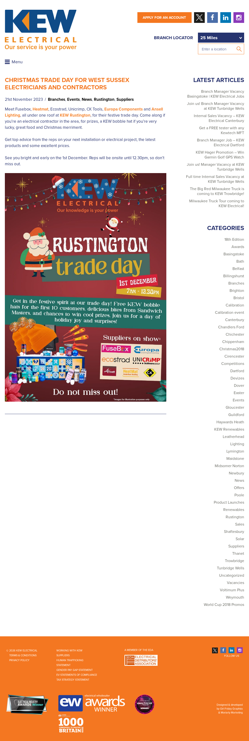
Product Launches (229, 502)
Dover (239, 385)
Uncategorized (231, 575)
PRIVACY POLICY (19, 660)
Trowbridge (234, 560)
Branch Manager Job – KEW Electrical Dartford (220, 143)
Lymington (235, 451)
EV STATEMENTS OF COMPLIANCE (76, 674)
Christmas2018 (231, 349)
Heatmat (40, 109)
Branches (56, 99)
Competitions (232, 363)
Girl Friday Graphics (231, 708)
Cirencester (234, 356)
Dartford (237, 371)
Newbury (236, 473)
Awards (237, 246)
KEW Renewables (229, 429)
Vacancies (235, 582)
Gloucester (235, 407)
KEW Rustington (75, 115)
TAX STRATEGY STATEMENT (72, 679)
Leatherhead (233, 436)
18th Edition (234, 239)
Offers (239, 487)
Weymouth (235, 597)
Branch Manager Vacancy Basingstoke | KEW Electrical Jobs (215, 94)
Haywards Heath (230, 422)
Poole (239, 495)
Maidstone (235, 458)
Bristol (238, 298)
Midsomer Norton (229, 465)
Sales (239, 524)
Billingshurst (233, 276)
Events (73, 99)
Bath (240, 261)
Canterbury (234, 319)
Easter (239, 392)
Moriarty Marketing (232, 712)
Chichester (235, 334)
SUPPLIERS (63, 655)
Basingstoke (233, 254)
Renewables (233, 509)
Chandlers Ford (231, 327)
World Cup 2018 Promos (224, 604)
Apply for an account (164, 17)
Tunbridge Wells (230, 568)
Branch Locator (173, 37)
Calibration (235, 305)
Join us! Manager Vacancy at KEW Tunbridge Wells (215, 167)
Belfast (238, 268)
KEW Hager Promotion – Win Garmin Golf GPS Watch (220, 155)
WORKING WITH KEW (69, 650)
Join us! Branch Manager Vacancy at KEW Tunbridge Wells (215, 106)
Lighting (237, 444)
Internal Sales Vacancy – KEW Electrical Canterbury (219, 118)
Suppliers (125, 99)
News (87, 99)
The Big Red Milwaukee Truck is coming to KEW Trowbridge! (217, 191)
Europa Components (123, 109)
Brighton (237, 290)
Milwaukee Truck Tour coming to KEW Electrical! (216, 203)
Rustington (104, 99)
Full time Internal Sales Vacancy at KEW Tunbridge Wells (215, 179)
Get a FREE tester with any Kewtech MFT (221, 130)
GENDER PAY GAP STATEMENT (74, 670)
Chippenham (233, 341)
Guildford (236, 414)
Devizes (237, 378)
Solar (240, 539)
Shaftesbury (234, 531)
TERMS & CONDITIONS (22, 655)
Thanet (238, 553)
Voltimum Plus (232, 590)
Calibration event (229, 312)
